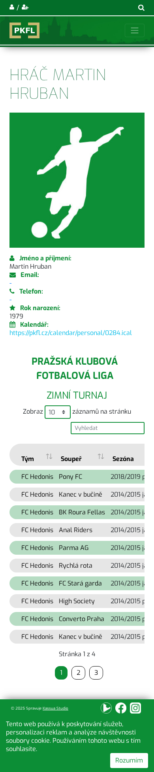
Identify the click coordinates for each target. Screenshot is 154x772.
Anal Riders (75, 530)
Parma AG (73, 548)
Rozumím (129, 760)
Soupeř (71, 459)
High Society (77, 601)
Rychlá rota (75, 565)
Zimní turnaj (77, 395)
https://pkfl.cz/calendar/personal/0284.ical (70, 333)
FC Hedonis (37, 477)
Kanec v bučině (80, 494)
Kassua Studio (55, 708)
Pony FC (70, 477)
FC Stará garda (80, 583)
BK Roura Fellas (82, 512)
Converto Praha (81, 619)
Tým (27, 459)
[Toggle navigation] (135, 30)
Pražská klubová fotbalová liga (75, 368)
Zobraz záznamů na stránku (77, 411)
